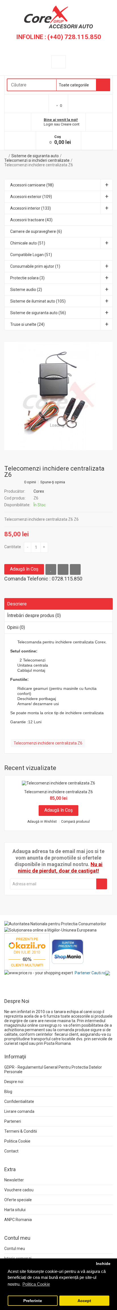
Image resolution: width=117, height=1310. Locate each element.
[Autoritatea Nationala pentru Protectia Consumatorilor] (55, 923)
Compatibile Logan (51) (31, 254)
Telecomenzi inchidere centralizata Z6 (38, 165)
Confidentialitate (19, 1101)
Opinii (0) (16, 627)
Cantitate (12, 547)
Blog (8, 1091)
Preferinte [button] (32, 1301)
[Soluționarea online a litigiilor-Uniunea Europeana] (50, 930)
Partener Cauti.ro (90, 973)
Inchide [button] (103, 1264)
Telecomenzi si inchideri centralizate (37, 160)
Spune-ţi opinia (52, 482)
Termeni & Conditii (20, 1131)
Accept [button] (84, 1301)
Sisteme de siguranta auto (35, 156)
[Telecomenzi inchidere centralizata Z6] (58, 396)
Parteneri (12, 1121)
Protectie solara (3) (27, 278)
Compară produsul (75, 821)
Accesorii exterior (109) (31, 196)
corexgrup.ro (50, 1025)
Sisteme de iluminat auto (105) (38, 301)
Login (48, 124)
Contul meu (14, 1248)
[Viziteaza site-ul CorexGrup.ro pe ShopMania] (67, 951)
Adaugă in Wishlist (42, 821)
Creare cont (70, 124)
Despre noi (13, 1081)
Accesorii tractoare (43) (31, 220)
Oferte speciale (18, 1200)
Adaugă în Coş (24, 569)
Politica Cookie (17, 1141)
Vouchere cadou (19, 1190)
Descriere (17, 604)
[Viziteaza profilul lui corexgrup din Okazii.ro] (27, 951)
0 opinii (30, 482)
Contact (11, 1151)
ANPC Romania (18, 1219)
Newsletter (14, 1180)
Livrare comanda (19, 1111)
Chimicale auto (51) (27, 243)
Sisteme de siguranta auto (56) (38, 313)
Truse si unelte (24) (27, 324)
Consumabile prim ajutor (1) (35, 266)
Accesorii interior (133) (30, 208)
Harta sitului (15, 1209)
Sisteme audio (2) (26, 289)
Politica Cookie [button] (36, 1284)
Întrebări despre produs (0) (34, 615)
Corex (39, 491)
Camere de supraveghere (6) (36, 231)
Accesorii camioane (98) (32, 185)
